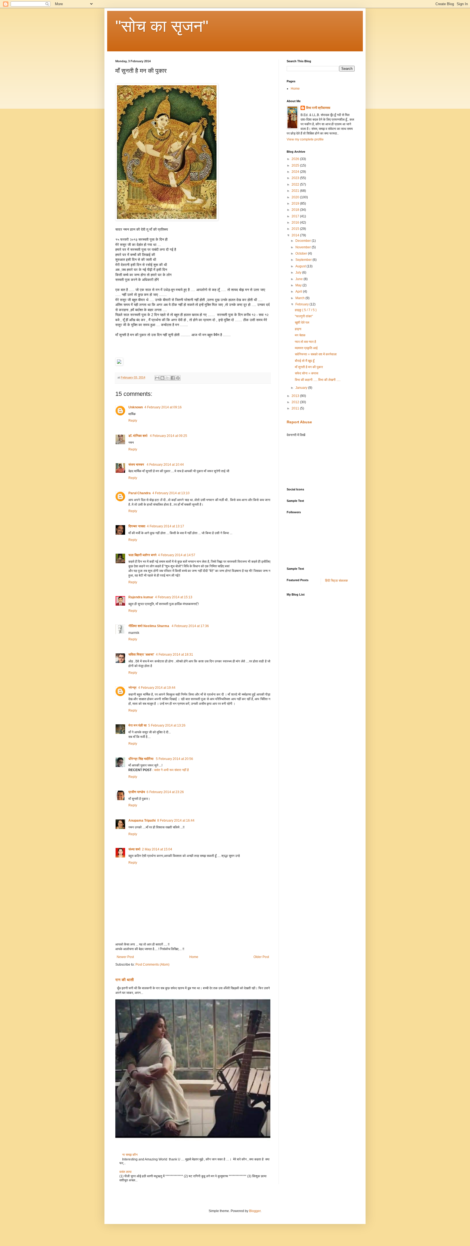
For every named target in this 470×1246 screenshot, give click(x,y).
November (303, 247)
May (298, 285)
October (301, 253)
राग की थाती (124, 980)
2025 (296, 165)
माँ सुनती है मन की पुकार (309, 367)
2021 (296, 191)
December (303, 241)
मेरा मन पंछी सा (137, 725)
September (304, 260)
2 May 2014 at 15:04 (157, 849)
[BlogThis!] (162, 378)
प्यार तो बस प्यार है (305, 342)
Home (193, 957)
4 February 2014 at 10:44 (165, 465)
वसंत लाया (125, 1172)
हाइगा (298, 329)
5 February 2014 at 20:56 (174, 759)
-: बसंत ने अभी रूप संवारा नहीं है (170, 770)
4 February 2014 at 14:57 (176, 555)
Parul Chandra (139, 493)
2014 (296, 235)
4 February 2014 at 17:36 (190, 626)
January (301, 388)
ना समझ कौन (130, 1155)
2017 (296, 216)
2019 (296, 203)
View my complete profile (305, 139)
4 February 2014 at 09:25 (168, 436)
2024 (296, 172)
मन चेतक (300, 335)
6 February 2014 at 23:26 (165, 792)
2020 (296, 197)
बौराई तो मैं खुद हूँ (304, 361)
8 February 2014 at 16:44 (175, 820)
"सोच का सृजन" (161, 26)
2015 (296, 229)
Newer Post (125, 957)
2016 (296, 222)
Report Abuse (299, 422)
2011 (296, 408)
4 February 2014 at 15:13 (173, 597)
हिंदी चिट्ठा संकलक (336, 581)
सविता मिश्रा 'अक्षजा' (141, 654)
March (300, 298)
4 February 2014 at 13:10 (171, 493)
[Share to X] (167, 378)
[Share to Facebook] (172, 378)
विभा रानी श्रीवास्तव (318, 108)
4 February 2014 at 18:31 (174, 654)
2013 (296, 396)
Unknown (135, 407)
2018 (296, 210)
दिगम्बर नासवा (136, 526)
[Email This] (157, 378)
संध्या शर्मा (134, 849)
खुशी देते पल (302, 322)
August (301, 266)
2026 (296, 159)
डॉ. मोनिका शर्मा (138, 436)
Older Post (261, 957)
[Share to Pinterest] (178, 378)
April (299, 291)
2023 (296, 178)
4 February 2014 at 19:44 (156, 688)
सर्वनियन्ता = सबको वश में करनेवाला (316, 354)
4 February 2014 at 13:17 (165, 526)
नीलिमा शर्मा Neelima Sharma (149, 626)
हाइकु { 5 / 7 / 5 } (306, 310)
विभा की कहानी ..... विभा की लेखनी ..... (318, 380)
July (298, 272)
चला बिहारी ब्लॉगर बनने (142, 555)
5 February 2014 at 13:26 (166, 725)
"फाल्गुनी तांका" (304, 316)
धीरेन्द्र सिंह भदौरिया (141, 759)
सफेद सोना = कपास (306, 373)
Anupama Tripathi (142, 820)
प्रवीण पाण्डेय (136, 792)
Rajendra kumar (140, 597)
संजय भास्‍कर (136, 465)
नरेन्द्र (132, 688)
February (302, 304)
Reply (132, 420)
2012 (296, 402)
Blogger (255, 1211)
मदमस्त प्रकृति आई (306, 348)
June (299, 279)
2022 (296, 184)
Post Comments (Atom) (152, 964)
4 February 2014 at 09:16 (163, 407)
